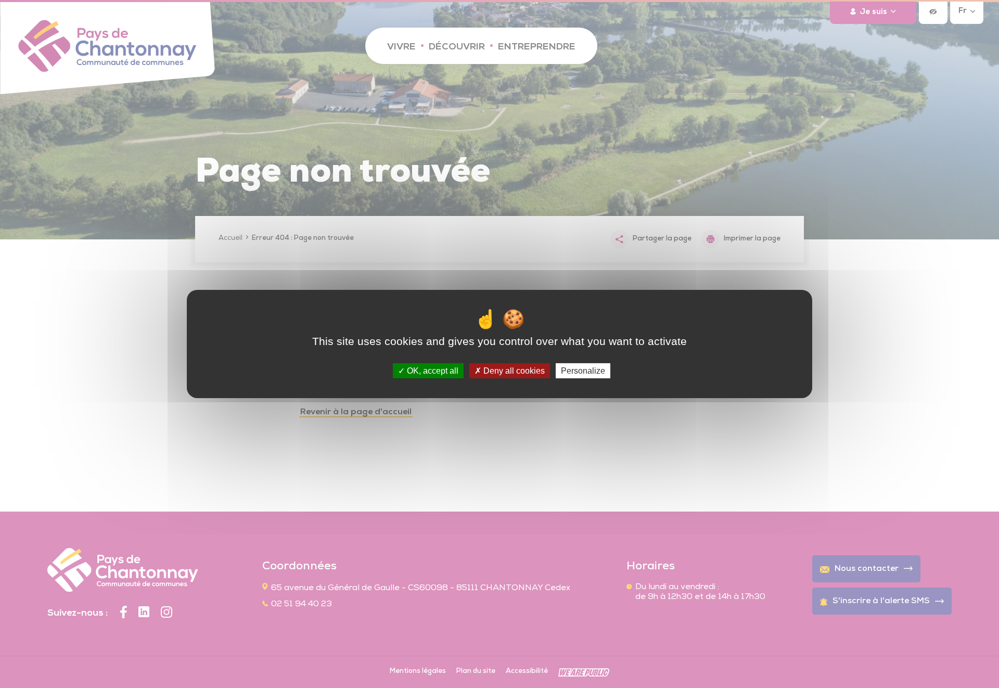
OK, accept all (431, 370)
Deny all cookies (513, 370)
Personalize (583, 370)
